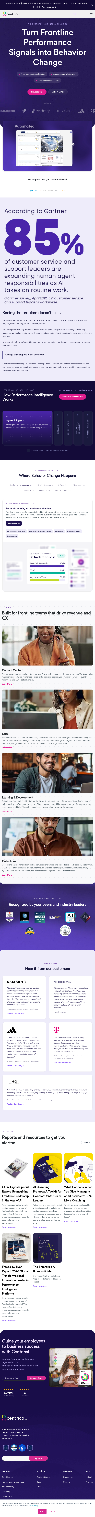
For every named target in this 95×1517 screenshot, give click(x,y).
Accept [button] (42, 1511)
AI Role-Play (29, 490)
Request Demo (37, 92)
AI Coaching (63, 485)
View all (87, 1142)
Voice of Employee (63, 490)
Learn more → (14, 523)
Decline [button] (52, 1511)
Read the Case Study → (15, 1013)
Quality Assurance (45, 485)
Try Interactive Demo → (72, 396)
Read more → (9, 1227)
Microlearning (79, 485)
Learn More (7, 684)
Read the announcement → (45, 7)
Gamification (44, 490)
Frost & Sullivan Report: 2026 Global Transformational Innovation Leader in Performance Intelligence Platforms (15, 1280)
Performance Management (21, 485)
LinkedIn (89, 1477)
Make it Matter (57, 92)
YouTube (89, 1482)
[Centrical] (12, 14)
